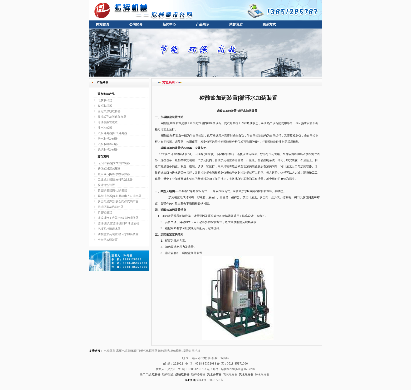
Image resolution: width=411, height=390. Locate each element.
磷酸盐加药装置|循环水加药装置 (118, 234)
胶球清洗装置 (106, 185)
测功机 (196, 350)
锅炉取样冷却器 (108, 149)
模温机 (186, 350)
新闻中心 (169, 24)
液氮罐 (132, 350)
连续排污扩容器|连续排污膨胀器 (118, 217)
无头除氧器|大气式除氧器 (114, 163)
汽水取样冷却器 (108, 144)
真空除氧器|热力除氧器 (112, 190)
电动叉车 (109, 350)
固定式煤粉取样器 (109, 111)
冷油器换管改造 (108, 122)
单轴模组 (176, 350)
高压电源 (121, 350)
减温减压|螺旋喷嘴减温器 (114, 174)
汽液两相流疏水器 (109, 228)
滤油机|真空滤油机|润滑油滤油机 (118, 223)
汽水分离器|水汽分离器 (112, 133)
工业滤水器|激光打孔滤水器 (115, 179)
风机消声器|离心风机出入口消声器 (119, 196)
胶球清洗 (164, 350)
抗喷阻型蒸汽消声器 (110, 207)
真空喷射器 (105, 212)
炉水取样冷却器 (108, 138)
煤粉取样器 (105, 105)
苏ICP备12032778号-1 (211, 380)
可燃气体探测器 (147, 350)
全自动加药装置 (108, 239)
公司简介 (136, 24)
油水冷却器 (105, 127)
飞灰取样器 (105, 100)
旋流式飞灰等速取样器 (112, 116)
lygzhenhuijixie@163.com (238, 369)
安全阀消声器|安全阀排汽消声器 (118, 201)
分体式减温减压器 (109, 168)
